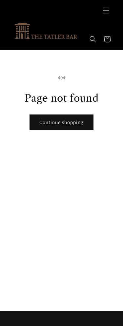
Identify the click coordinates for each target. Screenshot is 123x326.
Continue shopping (61, 122)
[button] (106, 10)
